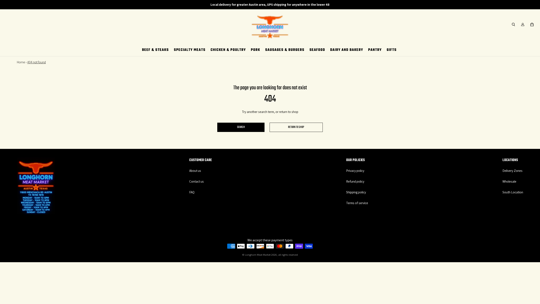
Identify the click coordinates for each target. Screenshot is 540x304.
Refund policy (355, 181)
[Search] (513, 24)
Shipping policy (356, 192)
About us (195, 170)
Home (21, 62)
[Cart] (532, 24)
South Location (512, 192)
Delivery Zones (512, 170)
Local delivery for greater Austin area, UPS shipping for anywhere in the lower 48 (270, 4)
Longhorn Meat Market (258, 254)
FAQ (191, 192)
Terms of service (357, 203)
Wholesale (509, 181)
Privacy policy (355, 170)
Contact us (196, 181)
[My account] (522, 24)
